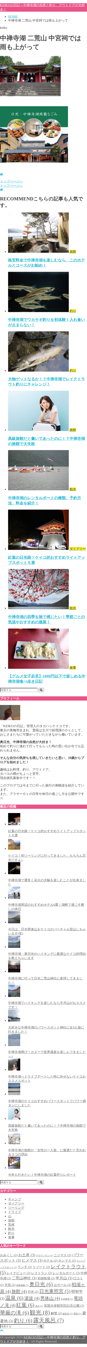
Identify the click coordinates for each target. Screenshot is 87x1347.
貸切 (77, 1314)
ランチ (25, 1267)
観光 (11, 1229)
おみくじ (8, 1255)
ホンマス (67, 1260)
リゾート (41, 1267)
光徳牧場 (46, 1278)
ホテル (50, 1260)
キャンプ (14, 1199)
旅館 (11, 1220)
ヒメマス (32, 1260)
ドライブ (14, 1212)
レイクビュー (18, 1273)
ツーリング (16, 1207)
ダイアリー (16, 1203)
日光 (33, 1291)
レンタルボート (66, 1273)
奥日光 (41, 1284)
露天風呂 (48, 1320)
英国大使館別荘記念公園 (64, 1305)
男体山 (50, 1298)
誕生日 (68, 1314)
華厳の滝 (14, 1313)
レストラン (41, 1273)
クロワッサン (44, 1255)
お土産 (26, 1255)
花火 (39, 1306)
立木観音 (67, 1299)
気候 (11, 1224)
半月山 (63, 1278)
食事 (11, 1237)
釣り (11, 1233)
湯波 (31, 1298)
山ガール (62, 1285)
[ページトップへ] (1, 1330)
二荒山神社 (24, 1278)
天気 (9, 1285)
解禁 (56, 1313)
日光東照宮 (54, 1291)
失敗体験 (22, 1285)
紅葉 (25, 1305)
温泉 (14, 1298)
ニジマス (62, 1255)
